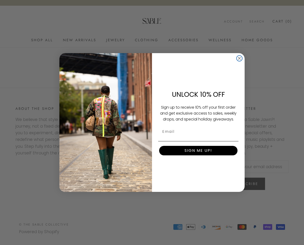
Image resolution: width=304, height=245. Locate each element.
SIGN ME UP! (198, 150)
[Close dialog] (239, 58)
